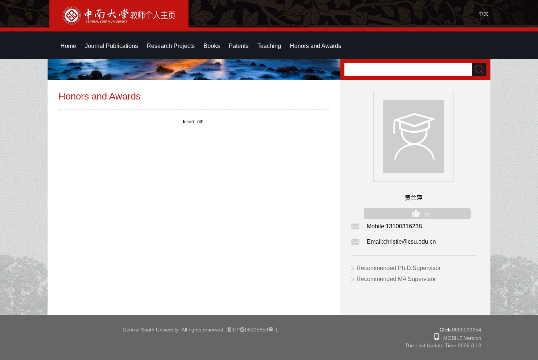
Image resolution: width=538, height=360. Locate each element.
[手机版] (436, 338)
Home (68, 46)
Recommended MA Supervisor (396, 279)
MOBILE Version (460, 338)
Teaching (269, 46)
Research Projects (171, 46)
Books (211, 46)
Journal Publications (111, 46)
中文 (483, 13)
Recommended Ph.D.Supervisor (398, 268)
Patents (239, 46)
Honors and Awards (315, 46)
